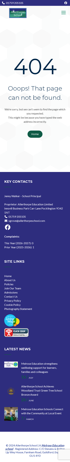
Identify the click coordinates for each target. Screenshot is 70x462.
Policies (8, 284)
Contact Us (11, 296)
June (27, 400)
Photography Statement (18, 308)
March (27, 419)
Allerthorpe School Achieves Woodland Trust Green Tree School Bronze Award (41, 390)
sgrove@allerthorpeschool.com (26, 220)
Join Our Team (12, 288)
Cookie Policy (12, 304)
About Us (9, 280)
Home (35, 134)
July (27, 377)
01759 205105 (14, 2)
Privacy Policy (12, 300)
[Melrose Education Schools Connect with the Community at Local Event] (11, 414)
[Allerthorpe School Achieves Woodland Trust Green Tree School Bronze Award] (11, 391)
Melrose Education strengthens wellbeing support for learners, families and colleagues (39, 367)
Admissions (11, 292)
